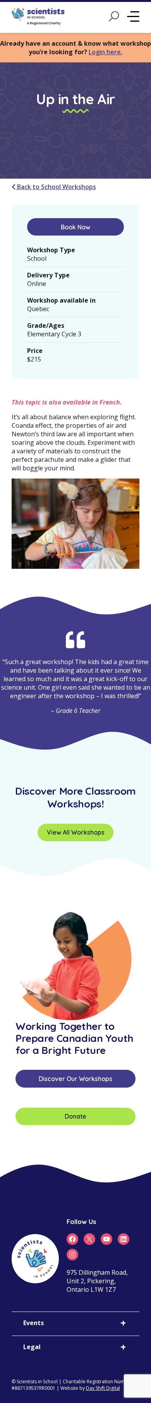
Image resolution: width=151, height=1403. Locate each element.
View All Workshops (76, 832)
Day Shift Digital (103, 1388)
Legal (32, 1347)
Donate (75, 1116)
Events (33, 1323)
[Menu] (133, 17)
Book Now (75, 227)
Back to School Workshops (55, 186)
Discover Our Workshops (75, 1079)
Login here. (105, 52)
